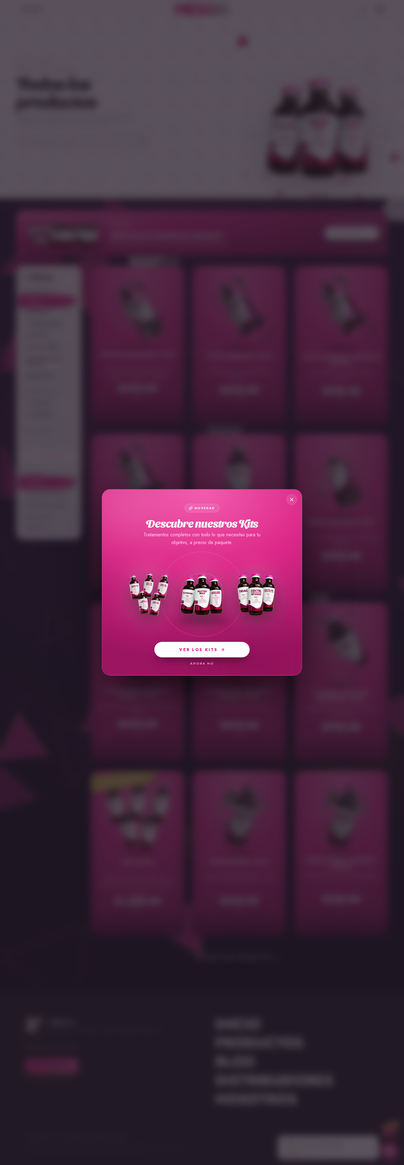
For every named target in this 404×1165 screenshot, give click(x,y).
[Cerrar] (291, 499)
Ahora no (202, 663)
